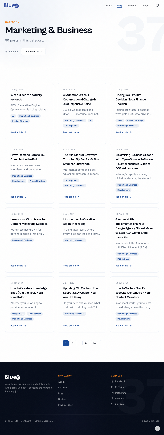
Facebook (120, 381)
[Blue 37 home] (11, 5)
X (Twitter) (120, 387)
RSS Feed (120, 404)
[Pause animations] (157, 428)
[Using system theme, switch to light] (157, 5)
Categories (31, 51)
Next (95, 343)
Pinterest (119, 398)
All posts (14, 51)
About (108, 5)
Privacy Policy (65, 404)
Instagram (120, 392)
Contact (145, 5)
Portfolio (131, 5)
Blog (119, 5)
